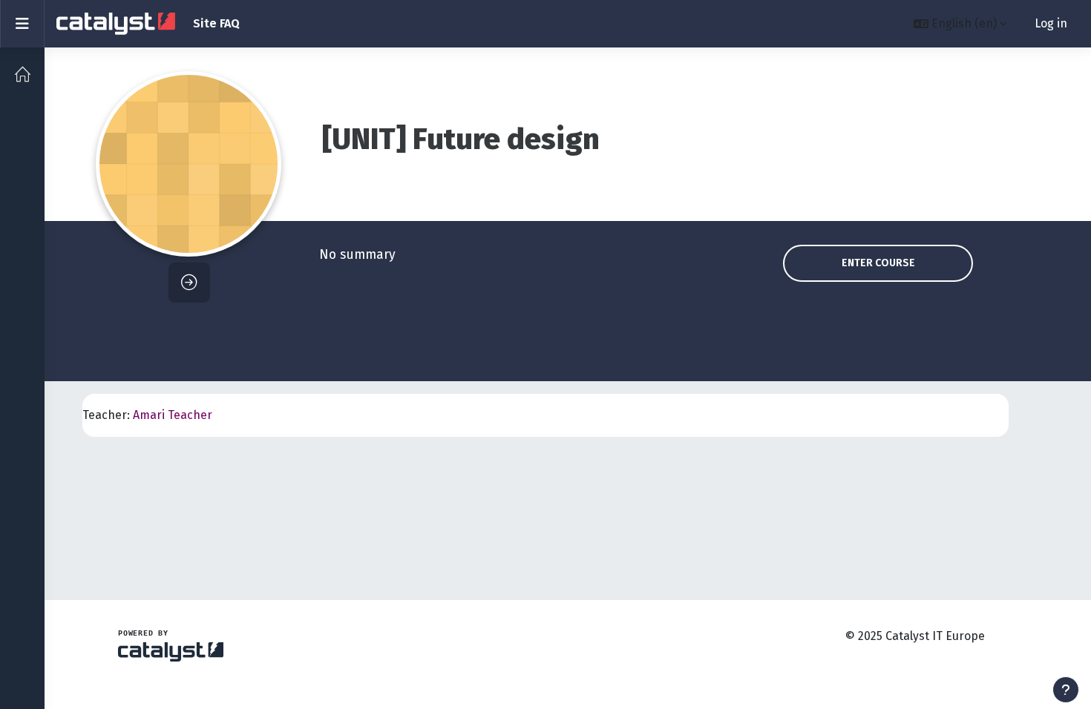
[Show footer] (1065, 689)
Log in (1051, 23)
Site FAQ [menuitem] (216, 23)
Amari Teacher (172, 415)
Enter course (878, 263)
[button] (960, 24)
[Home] (22, 74)
